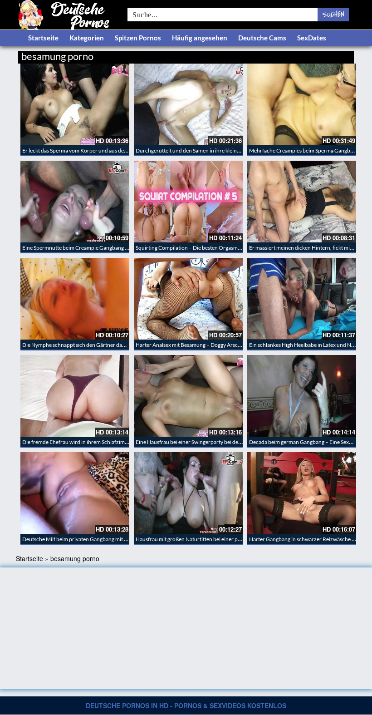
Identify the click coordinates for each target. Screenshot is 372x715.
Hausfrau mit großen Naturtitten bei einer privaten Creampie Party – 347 (221, 539)
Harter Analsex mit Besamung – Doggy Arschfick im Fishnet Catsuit (214, 344)
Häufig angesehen (199, 38)
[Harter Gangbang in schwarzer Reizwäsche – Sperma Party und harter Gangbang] (301, 493)
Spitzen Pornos (138, 38)
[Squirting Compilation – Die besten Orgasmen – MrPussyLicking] (188, 201)
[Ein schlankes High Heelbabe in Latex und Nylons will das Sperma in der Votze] (301, 299)
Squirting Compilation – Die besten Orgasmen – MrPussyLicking (211, 247)
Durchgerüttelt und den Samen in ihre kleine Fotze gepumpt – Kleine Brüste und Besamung (242, 150)
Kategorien (86, 38)
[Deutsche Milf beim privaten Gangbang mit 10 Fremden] (74, 493)
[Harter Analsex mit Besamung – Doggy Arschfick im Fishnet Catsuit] (188, 299)
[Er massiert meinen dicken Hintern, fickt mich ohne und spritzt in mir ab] (301, 201)
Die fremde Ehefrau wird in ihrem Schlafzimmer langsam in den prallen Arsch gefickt (121, 442)
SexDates (311, 38)
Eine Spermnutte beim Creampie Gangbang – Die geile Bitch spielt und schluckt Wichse (124, 247)
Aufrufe (307, 55)
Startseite (43, 38)
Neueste (280, 55)
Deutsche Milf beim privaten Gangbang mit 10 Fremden (87, 539)
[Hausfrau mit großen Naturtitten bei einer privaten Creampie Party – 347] (188, 493)
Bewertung (336, 55)
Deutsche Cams (262, 38)
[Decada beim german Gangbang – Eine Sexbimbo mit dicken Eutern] (301, 396)
